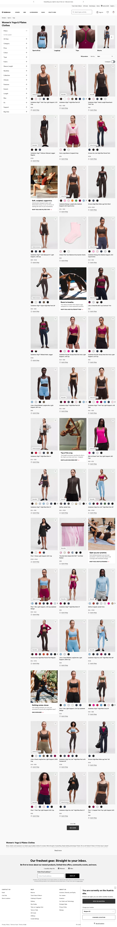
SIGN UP (72, 876)
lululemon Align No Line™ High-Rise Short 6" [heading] (72, 810)
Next (83, 1)
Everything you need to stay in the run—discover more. (58, 2)
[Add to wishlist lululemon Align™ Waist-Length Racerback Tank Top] (113, 66)
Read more (58, 850)
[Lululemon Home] (6, 12)
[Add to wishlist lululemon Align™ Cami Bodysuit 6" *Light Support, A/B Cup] (55, 218)
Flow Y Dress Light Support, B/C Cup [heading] (41, 556)
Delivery (33, 901)
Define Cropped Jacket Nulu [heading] (96, 607)
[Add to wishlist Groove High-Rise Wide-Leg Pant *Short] (113, 168)
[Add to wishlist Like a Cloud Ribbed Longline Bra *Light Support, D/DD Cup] (84, 621)
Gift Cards (85, 6)
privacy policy (79, 881)
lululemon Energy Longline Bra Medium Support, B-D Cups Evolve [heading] (70, 205)
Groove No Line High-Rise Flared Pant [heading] (99, 153)
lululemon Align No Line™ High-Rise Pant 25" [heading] (101, 507)
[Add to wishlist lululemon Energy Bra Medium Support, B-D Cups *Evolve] (113, 218)
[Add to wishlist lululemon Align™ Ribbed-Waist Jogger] (55, 318)
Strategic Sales (63, 904)
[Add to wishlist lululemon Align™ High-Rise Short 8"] (84, 570)
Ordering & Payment (36, 898)
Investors (61, 898)
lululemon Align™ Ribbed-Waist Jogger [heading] (42, 354)
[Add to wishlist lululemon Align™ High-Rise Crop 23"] (113, 672)
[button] (105, 6)
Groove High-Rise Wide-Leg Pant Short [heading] (99, 204)
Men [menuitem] (24, 12)
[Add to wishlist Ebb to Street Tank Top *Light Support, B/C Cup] (113, 420)
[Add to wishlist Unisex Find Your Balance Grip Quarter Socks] (84, 218)
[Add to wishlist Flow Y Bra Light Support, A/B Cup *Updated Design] (55, 570)
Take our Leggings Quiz (37, 907)
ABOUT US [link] (62, 889)
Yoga (14, 17)
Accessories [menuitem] (34, 12)
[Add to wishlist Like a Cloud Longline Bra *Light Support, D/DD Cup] (55, 723)
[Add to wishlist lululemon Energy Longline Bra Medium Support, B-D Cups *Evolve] (84, 168)
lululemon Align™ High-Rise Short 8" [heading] (69, 607)
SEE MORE (73, 828)
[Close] (115, 888)
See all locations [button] (100, 923)
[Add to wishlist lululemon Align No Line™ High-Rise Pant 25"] (113, 471)
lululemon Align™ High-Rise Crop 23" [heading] (98, 708)
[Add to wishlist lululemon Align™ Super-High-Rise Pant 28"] (55, 269)
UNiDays (33, 916)
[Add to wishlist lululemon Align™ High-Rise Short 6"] (55, 471)
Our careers (62, 895)
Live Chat (4, 895)
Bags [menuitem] (43, 12)
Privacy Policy (63, 907)
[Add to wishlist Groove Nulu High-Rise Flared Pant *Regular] (55, 621)
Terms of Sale (34, 910)
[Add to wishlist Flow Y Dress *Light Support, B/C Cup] (55, 520)
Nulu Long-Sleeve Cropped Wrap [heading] (68, 153)
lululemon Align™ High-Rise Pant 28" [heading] (69, 405)
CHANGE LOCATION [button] (99, 917)
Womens (4, 17)
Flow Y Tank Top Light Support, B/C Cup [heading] (42, 810)
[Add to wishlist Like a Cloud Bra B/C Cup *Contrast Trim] (113, 269)
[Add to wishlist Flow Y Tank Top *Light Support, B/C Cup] (55, 774)
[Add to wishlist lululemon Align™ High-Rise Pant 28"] (84, 369)
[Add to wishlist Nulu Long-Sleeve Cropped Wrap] (84, 117)
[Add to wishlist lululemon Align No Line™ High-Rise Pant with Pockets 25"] (84, 723)
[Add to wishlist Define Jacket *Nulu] (84, 471)
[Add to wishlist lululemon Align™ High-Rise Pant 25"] (84, 66)
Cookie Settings (35, 919)
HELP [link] (32, 889)
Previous (33, 1)
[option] (32, 99)
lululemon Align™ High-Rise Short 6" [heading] (41, 507)
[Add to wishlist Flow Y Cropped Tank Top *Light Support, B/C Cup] (113, 774)
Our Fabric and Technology (66, 901)
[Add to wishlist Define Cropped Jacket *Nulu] (113, 570)
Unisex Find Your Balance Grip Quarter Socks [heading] (72, 255)
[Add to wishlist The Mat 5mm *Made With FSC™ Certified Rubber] (84, 520)
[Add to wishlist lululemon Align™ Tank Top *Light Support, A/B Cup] (113, 369)
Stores (98, 6)
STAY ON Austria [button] (99, 901)
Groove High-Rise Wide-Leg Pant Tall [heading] (99, 759)
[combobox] (82, 12)
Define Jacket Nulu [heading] (64, 507)
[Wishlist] (108, 13)
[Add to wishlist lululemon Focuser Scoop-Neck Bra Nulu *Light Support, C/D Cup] (113, 318)
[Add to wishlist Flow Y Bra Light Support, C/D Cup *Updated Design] (84, 672)
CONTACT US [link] (6, 889)
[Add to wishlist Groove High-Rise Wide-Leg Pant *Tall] (113, 723)
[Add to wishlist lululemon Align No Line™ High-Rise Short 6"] (84, 774)
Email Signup (92, 6)
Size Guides (34, 904)
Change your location (88, 907)
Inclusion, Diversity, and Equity (67, 892)
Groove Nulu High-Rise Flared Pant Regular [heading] (43, 657)
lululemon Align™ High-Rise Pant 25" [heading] (69, 102)
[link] (44, 80)
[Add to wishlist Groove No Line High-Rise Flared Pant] (113, 117)
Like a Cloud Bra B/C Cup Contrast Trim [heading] (99, 305)
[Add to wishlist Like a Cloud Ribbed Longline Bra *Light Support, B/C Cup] (55, 369)
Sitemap (61, 910)
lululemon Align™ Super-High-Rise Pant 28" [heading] (43, 305)
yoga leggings (72, 847)
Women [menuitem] (17, 12)
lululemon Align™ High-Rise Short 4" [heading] (41, 456)
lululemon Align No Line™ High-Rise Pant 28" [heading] (101, 657)
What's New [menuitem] (52, 12)
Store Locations (6, 898)
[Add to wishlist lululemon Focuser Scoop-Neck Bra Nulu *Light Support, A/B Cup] (84, 318)
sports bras (47, 847)
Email (3, 892)
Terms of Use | (14, 924)
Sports (9, 17)
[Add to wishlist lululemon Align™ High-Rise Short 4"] (55, 420)
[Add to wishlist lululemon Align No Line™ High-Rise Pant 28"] (113, 621)
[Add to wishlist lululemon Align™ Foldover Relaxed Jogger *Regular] (55, 117)
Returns (33, 892)
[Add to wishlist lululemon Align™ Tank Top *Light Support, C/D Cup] (55, 66)
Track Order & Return (77, 6)
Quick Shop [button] (36, 110)
